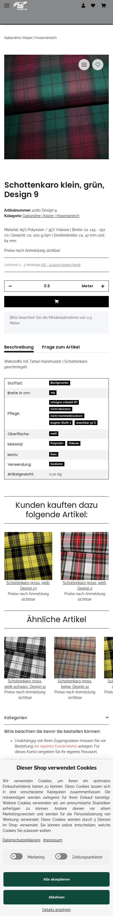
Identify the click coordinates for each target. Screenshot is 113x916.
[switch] (17, 856)
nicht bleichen (60, 409)
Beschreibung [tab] (19, 347)
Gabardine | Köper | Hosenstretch (51, 216)
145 (52, 392)
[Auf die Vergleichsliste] (84, 64)
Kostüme (56, 463)
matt (53, 433)
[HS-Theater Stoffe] (20, 6)
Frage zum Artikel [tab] (61, 347)
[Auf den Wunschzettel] (98, 64)
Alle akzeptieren (56, 879)
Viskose (74, 443)
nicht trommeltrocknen (66, 415)
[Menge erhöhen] (103, 286)
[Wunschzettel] (93, 6)
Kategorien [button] (15, 717)
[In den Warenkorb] (8, 52)
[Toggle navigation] (6, 3)
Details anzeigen (56, 910)
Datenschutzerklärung (21, 840)
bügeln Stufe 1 (60, 422)
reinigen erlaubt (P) (63, 402)
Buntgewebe (59, 382)
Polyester (57, 443)
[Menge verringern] (10, 286)
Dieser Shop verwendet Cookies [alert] (57, 768)
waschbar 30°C (86, 422)
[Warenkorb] (103, 6)
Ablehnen (57, 897)
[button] (83, 6)
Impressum (52, 840)
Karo (53, 454)
